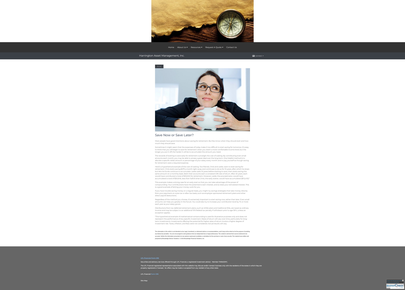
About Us (181, 47)
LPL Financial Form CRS (150, 258)
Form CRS (155, 274)
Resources (196, 47)
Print (159, 66)
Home (171, 47)
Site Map (144, 281)
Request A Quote (213, 47)
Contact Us (231, 47)
